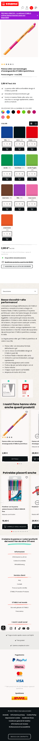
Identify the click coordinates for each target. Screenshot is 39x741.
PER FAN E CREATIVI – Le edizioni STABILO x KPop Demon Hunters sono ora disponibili (16, 15)
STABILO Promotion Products (19, 592)
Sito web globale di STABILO (19, 607)
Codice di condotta (20, 561)
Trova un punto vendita (19, 588)
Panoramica (19, 611)
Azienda (5, 715)
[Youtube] (24, 628)
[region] (19, 38)
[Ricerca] (22, 7)
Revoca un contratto (19, 737)
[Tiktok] (19, 628)
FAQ (19, 580)
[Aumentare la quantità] (10, 143)
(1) (13, 64)
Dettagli (15, 459)
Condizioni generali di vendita (19, 721)
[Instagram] (11, 628)
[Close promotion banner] (37, 15)
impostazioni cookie (12, 718)
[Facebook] (15, 628)
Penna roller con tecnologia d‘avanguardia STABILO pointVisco (14, 442)
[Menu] (36, 8)
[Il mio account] (27, 8)
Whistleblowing (19, 564)
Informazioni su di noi (19, 557)
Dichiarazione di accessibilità (19, 727)
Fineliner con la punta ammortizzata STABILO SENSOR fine (13, 509)
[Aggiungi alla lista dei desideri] (26, 412)
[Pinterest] (28, 628)
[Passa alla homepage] (12, 4)
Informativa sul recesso (19, 724)
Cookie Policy (31, 715)
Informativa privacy (18, 715)
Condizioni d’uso (28, 718)
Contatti (19, 584)
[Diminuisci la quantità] (4, 143)
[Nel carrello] (7, 149)
